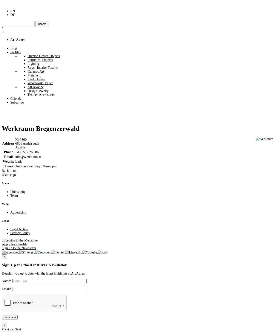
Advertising (18, 212)
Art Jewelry (35, 87)
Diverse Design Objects (44, 56)
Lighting (33, 64)
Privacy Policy (20, 233)
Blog (13, 48)
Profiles (15, 52)
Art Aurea (17, 39)
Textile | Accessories (41, 94)
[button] (8, 329)
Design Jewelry (38, 91)
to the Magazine (20, 240)
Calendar (16, 98)
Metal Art (34, 75)
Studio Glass (36, 79)
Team (14, 195)
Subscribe (17, 102)
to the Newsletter (19, 248)
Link (18, 161)
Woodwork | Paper (40, 83)
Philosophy (18, 192)
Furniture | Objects (40, 60)
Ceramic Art (36, 71)
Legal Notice (19, 229)
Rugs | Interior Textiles (43, 67)
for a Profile (14, 244)
